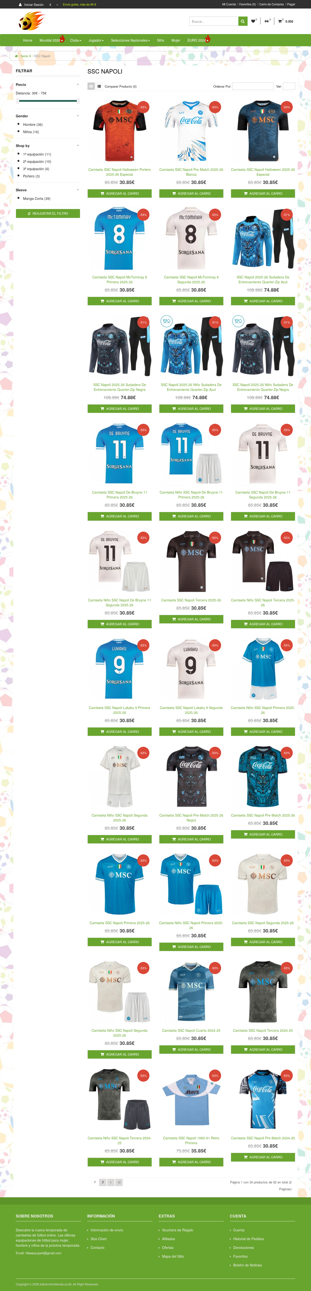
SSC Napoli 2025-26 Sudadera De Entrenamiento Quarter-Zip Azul (263, 279)
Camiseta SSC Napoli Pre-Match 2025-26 (263, 815)
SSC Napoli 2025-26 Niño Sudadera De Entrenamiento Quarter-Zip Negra (263, 387)
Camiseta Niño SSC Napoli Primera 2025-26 (263, 710)
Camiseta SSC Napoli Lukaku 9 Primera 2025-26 (119, 710)
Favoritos (240, 1256)
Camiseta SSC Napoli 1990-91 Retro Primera (191, 1140)
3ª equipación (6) (36, 168)
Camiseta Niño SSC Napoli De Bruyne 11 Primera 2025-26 (191, 494)
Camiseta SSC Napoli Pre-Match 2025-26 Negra (191, 817)
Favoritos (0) (247, 4)
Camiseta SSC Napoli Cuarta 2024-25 (191, 1030)
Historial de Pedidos (248, 1238)
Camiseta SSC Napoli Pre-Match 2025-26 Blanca (191, 172)
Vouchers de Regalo (177, 1229)
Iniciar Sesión (33, 4)
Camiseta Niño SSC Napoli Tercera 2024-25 (120, 1140)
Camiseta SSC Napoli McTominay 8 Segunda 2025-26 (191, 279)
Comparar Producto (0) (121, 86)
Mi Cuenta (229, 4)
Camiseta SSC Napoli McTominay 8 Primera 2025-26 (119, 279)
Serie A (26, 56)
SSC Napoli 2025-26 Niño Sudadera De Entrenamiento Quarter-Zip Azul (191, 387)
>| (119, 1182)
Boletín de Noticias (247, 1265)
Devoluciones (243, 1247)
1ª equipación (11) (37, 154)
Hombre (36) (33, 124)
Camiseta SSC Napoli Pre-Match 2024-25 (263, 1137)
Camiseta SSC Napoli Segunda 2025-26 (263, 922)
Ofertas (167, 1247)
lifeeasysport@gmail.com (43, 1253)
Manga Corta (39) (37, 198)
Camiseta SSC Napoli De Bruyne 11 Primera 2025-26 (119, 494)
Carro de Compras (271, 4)
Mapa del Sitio (173, 1256)
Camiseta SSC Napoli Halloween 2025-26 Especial (263, 172)
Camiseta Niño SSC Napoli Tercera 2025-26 (263, 602)
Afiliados (168, 1238)
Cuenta (238, 1229)
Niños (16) (31, 131)
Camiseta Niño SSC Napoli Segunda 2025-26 (119, 817)
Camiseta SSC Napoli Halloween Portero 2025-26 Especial (119, 172)
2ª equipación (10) (37, 161)
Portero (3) (31, 176)
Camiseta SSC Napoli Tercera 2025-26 (191, 600)
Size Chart (99, 1238)
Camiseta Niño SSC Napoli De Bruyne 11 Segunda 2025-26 (119, 602)
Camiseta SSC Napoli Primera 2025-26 (120, 922)
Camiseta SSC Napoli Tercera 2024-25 (263, 1030)
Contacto (97, 1247)
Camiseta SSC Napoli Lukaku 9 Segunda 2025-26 (191, 710)
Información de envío (107, 1229)
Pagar (291, 4)
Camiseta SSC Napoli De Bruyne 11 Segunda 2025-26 (263, 494)
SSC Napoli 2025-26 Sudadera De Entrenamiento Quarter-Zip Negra (119, 387)
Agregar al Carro (122, 193)
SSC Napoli (42, 56)
